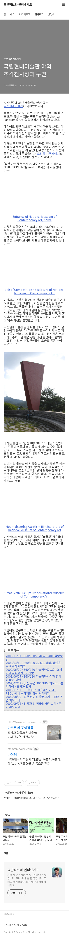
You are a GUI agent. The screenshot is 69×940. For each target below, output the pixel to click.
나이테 (12, 754)
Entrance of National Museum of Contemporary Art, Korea (34, 218)
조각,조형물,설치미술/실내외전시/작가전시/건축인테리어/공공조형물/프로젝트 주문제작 (23, 734)
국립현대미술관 (13, 106)
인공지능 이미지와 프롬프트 (15, 925)
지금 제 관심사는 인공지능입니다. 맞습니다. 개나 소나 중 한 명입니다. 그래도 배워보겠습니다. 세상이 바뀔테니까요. (27, 880)
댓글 (6, 853)
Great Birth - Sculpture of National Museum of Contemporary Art (34, 594)
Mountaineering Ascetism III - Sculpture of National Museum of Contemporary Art (35, 528)
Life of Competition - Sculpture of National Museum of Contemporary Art (34, 291)
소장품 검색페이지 (48, 153)
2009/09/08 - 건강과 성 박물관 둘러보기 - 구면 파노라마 (34, 705)
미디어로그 (24, 14)
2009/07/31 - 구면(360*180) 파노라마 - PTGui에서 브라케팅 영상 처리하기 (31, 691)
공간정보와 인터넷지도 (18, 5)
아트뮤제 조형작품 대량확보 (23, 727)
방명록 (51, 14)
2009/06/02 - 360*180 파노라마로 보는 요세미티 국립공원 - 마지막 (34, 671)
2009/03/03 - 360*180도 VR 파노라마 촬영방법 (34, 657)
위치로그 (39, 14)
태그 (12, 14)
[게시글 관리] (19, 783)
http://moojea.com (20, 748)
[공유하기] (15, 783)
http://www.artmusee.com (24, 722)
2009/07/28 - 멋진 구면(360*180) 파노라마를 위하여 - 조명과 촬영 (34, 684)
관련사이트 (9, 914)
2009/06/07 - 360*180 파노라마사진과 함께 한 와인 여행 (33, 678)
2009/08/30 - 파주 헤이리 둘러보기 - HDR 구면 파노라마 (34, 698)
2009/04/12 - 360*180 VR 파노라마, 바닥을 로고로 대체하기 (33, 664)
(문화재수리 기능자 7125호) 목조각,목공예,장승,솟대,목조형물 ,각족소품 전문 (34, 761)
